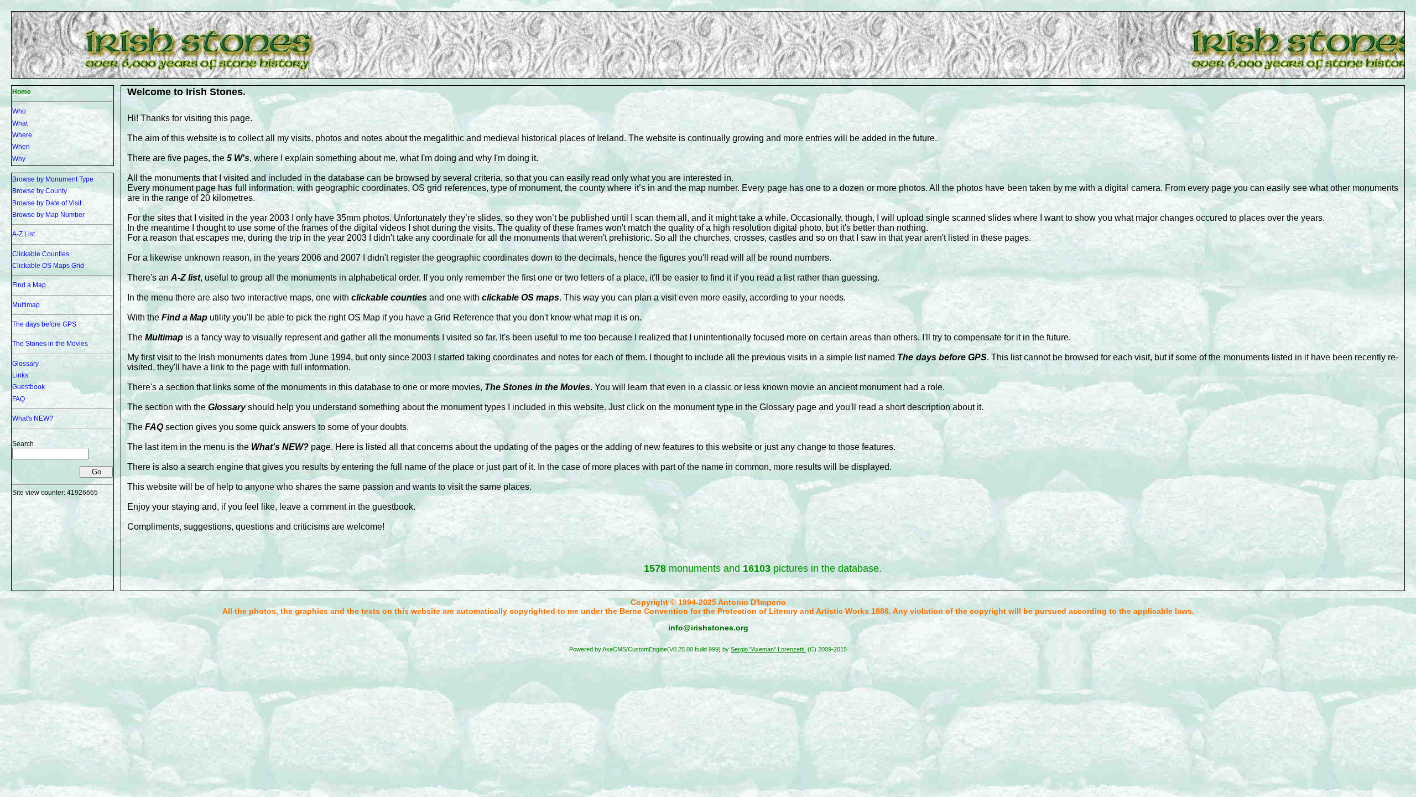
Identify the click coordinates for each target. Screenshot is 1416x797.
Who (19, 111)
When (21, 147)
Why (18, 159)
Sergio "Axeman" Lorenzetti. (768, 649)
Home (21, 92)
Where (22, 135)
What (20, 123)
